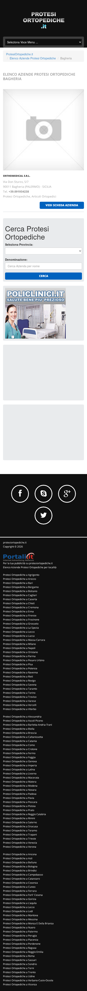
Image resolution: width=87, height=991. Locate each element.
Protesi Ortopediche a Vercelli (19, 705)
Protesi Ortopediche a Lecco (19, 631)
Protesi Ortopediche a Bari (18, 583)
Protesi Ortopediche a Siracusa (20, 826)
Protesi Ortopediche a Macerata (21, 777)
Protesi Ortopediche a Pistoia (19, 806)
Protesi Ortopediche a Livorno (19, 773)
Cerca (43, 276)
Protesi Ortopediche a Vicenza (20, 984)
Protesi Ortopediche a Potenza (20, 668)
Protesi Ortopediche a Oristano (20, 652)
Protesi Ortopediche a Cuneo (19, 887)
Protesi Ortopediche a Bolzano (20, 591)
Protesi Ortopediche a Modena (20, 785)
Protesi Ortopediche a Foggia (19, 757)
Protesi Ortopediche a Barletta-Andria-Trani (27, 724)
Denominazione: (16, 259)
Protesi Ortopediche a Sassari (19, 960)
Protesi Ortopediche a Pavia (18, 798)
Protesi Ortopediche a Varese (19, 701)
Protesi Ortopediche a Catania (20, 741)
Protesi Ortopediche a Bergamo (21, 587)
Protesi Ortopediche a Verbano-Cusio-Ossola (28, 980)
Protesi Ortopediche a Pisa (18, 664)
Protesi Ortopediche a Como (19, 745)
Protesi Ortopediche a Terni (18, 968)
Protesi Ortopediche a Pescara (20, 802)
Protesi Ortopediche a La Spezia (21, 627)
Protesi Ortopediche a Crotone (20, 749)
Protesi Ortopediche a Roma (19, 956)
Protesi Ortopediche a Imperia (20, 765)
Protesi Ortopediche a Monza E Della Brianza (28, 923)
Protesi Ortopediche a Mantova (20, 915)
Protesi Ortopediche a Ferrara (20, 891)
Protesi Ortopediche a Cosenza (20, 882)
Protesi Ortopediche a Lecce (19, 907)
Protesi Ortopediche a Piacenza (20, 939)
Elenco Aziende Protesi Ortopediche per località (29, 567)
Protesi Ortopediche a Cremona (21, 607)
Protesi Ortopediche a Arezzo (19, 579)
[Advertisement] (35, 372)
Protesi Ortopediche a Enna (18, 611)
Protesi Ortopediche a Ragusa (19, 948)
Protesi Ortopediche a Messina (20, 919)
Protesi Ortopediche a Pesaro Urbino (23, 660)
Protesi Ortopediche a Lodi (18, 911)
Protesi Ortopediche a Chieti (19, 603)
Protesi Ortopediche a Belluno (20, 862)
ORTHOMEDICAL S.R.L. (16, 176)
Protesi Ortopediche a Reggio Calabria (24, 814)
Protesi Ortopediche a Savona (19, 684)
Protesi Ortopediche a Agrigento (21, 575)
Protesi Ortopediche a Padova (19, 794)
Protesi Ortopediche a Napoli (19, 648)
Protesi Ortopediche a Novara (19, 789)
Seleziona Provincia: (19, 244)
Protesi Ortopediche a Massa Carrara (24, 640)
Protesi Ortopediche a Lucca (19, 636)
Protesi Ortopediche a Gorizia (19, 899)
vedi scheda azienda (62, 205)
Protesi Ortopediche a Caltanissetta (23, 737)
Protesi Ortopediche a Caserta (20, 599)
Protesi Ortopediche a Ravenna (20, 672)
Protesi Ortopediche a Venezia (20, 842)
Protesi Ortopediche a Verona (19, 846)
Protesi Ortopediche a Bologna (20, 866)
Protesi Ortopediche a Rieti (18, 676)
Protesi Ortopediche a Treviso (19, 697)
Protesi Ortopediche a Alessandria (22, 716)
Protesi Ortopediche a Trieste (19, 838)
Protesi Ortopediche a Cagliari (20, 595)
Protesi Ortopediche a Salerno (20, 822)
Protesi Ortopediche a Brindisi (20, 870)
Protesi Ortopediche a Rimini (19, 818)
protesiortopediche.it (15, 542)
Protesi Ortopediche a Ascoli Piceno (23, 720)
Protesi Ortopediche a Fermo (19, 753)
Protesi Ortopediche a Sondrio (20, 964)
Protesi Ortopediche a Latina (19, 769)
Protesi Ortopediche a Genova (20, 761)
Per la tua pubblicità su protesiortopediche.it (28, 563)
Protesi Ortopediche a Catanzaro (21, 878)
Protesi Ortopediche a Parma (19, 656)
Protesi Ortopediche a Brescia (20, 733)
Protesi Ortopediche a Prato (18, 810)
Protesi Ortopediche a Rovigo (19, 680)
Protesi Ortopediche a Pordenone (21, 943)
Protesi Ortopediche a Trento (19, 972)
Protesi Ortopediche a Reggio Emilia (23, 952)
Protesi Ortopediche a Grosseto (20, 623)
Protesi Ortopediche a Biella (18, 728)
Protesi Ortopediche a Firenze (19, 615)
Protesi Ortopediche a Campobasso (23, 874)
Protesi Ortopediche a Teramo (20, 830)
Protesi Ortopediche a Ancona (20, 854)
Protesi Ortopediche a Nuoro (19, 927)
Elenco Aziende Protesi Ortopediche (33, 58)
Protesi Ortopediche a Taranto (20, 688)
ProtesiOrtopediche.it (19, 54)
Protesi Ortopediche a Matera (19, 781)
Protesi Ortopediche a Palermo (20, 931)
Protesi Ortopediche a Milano (19, 644)
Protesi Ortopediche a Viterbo (19, 709)
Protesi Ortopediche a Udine (19, 976)
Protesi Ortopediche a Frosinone (21, 619)
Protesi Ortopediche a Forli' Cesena (23, 895)
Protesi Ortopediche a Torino (19, 692)
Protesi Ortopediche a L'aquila (20, 903)
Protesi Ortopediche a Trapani (20, 834)
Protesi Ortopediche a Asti (17, 858)
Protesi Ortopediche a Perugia (20, 935)
